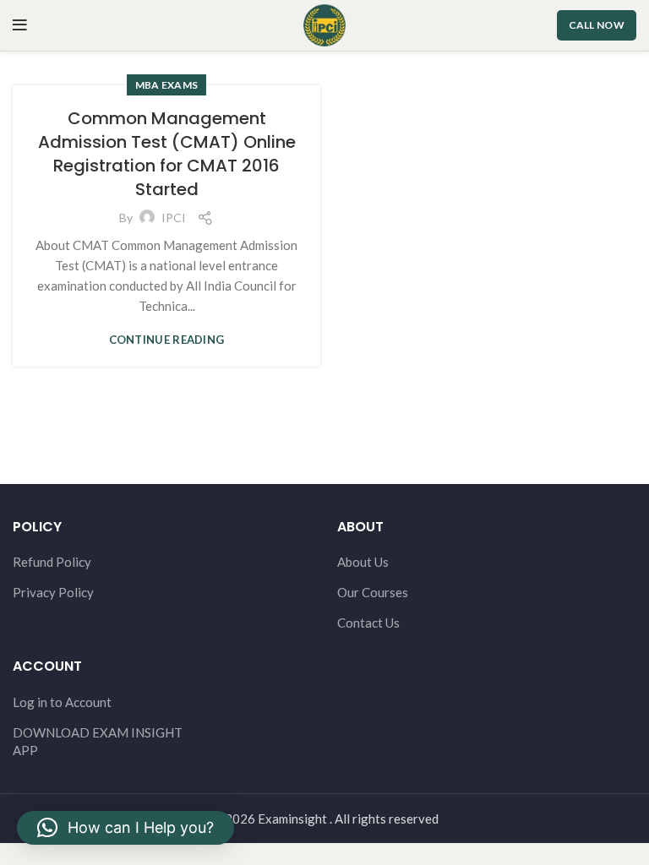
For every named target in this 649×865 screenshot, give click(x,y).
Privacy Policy (53, 592)
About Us (363, 561)
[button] (125, 828)
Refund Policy (52, 561)
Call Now (596, 25)
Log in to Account (62, 702)
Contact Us (368, 622)
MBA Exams (167, 85)
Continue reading (167, 340)
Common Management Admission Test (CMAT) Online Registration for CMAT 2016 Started (167, 153)
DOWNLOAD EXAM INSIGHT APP (98, 741)
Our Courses (372, 592)
